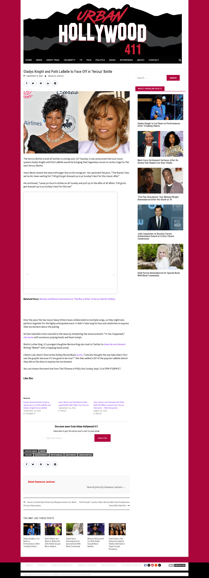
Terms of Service (87, 565)
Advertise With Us (62, 565)
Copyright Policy (131, 565)
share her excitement (115, 344)
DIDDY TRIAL (53, 60)
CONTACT (154, 60)
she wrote (28, 337)
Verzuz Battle (85, 455)
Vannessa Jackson (56, 76)
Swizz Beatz (71, 455)
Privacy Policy (109, 565)
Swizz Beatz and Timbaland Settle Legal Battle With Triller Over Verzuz (73, 403)
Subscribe (102, 437)
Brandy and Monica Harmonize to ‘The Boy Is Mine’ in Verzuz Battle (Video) (77, 299)
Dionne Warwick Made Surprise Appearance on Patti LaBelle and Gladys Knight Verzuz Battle (37, 405)
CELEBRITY (69, 60)
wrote (79, 354)
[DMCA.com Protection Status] (177, 565)
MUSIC (112, 60)
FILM (89, 60)
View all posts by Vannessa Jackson (106, 487)
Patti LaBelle (56, 455)
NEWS (39, 60)
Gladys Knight (41, 455)
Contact (42, 565)
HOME (29, 60)
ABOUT (140, 60)
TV (80, 60)
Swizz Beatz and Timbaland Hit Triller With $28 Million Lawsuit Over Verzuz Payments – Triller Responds (109, 405)
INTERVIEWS (126, 60)
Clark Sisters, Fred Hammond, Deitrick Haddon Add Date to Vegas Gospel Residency (117, 544)
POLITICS (100, 60)
